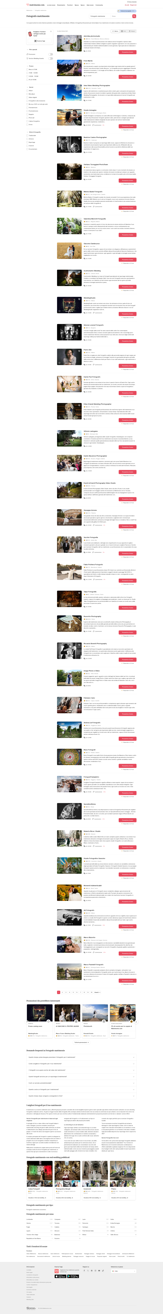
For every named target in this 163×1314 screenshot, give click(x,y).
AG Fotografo (89, 910)
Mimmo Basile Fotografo (93, 192)
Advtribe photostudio (92, 36)
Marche (113, 1227)
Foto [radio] (124, 31)
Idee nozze (90, 5)
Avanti (97, 992)
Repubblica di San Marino (33, 1238)
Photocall (31, 118)
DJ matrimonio (131, 1256)
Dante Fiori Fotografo (92, 377)
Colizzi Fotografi (34, 1189)
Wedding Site (30, 1299)
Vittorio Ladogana (91, 431)
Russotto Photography (92, 616)
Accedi (127, 5)
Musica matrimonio (43, 1253)
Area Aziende (133, 2)
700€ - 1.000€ (33, 73)
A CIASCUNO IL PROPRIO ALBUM (67, 1026)
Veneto (28, 1223)
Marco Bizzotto (89, 937)
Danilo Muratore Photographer (95, 456)
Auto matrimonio (55, 1253)
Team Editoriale (30, 1294)
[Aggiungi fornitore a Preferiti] (79, 37)
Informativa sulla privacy (32, 1277)
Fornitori (70, 5)
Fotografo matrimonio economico (36, 1209)
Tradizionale (32, 135)
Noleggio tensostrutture (113, 1253)
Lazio (84, 1219)
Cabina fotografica (34, 121)
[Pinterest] (91, 1270)
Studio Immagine (90, 110)
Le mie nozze (51, 5)
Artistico (31, 139)
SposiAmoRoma (90, 804)
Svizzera (57, 1238)
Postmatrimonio (33, 111)
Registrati (133, 5)
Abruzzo (57, 1231)
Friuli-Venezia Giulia (88, 1231)
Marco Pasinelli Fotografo (93, 965)
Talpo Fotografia (90, 592)
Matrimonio (29, 10)
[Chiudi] (51, 31)
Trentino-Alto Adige (32, 1235)
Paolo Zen (87, 350)
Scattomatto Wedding (92, 271)
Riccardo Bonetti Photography (95, 644)
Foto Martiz (88, 61)
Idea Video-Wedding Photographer (97, 86)
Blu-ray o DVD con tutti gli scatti (38, 104)
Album (31, 90)
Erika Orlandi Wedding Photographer (97, 404)
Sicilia (112, 1219)
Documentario (33, 149)
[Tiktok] (102, 1270)
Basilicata (57, 1235)
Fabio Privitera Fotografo (93, 565)
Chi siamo (29, 1292)
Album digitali (33, 97)
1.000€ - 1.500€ (33, 76)
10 (91, 992)
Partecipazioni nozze (67, 1253)
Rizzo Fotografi (89, 750)
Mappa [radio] (133, 31)
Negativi (31, 114)
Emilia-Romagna (115, 1223)
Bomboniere (78, 1253)
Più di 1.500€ (32, 80)
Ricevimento (61, 5)
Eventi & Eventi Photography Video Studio (100, 483)
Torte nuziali (112, 1256)
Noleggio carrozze (79, 1256)
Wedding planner (66, 1256)
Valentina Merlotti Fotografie (95, 219)
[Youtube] (99, 1270)
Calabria (57, 1227)
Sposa (77, 5)
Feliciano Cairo (89, 698)
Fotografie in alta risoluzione (37, 101)
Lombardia (29, 1219)
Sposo (83, 5)
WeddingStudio (89, 298)
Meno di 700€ (33, 69)
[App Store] (60, 1277)
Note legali (29, 1272)
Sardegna (85, 1227)
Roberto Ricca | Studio (92, 831)
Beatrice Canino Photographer (95, 137)
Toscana (57, 1223)
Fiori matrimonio (30, 1256)
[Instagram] (95, 1270)
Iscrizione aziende (31, 1289)
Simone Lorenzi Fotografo (94, 325)
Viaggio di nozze (90, 1256)
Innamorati (87, 1189)
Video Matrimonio (31, 1253)
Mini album (32, 94)
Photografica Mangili (63, 1189)
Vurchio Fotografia (91, 537)
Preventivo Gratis (127, 52)
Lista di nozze (56, 1256)
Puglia (28, 1227)
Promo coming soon (35, 1026)
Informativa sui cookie (32, 1280)
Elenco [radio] (116, 31)
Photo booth (121, 1256)
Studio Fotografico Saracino (94, 858)
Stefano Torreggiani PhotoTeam (96, 165)
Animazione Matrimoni (128, 1253)
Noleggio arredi (100, 1253)
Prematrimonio (33, 107)
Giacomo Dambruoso (92, 244)
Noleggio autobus (89, 1253)
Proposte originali (102, 1256)
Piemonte (85, 1223)
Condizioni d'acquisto (32, 1275)
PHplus (113, 1189)
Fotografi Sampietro (91, 777)
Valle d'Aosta (114, 1235)
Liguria (28, 1231)
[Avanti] (136, 1022)
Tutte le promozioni (80, 1042)
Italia (116, 1271)
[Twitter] (87, 1270)
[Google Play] (73, 1277)
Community (99, 5)
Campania (57, 1219)
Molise (84, 1235)
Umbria (113, 1231)
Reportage (32, 142)
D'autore (31, 146)
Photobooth (88, 1026)
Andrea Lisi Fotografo (92, 723)
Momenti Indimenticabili (93, 886)
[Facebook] (84, 1270)
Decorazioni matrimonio (43, 1256)
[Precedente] (27, 1022)
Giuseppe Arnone (90, 510)
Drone (30, 124)
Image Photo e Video (92, 671)
